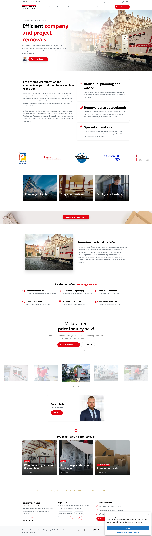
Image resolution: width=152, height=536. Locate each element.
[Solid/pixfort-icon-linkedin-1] (24, 520)
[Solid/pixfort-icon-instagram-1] (26, 520)
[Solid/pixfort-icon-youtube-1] (32, 520)
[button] (148, 514)
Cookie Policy (120, 532)
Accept (128, 528)
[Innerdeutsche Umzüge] (25, 59)
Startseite (25, 20)
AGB (95, 530)
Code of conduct (103, 530)
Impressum (136, 532)
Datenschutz (89, 530)
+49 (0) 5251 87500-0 (112, 2)
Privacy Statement (128, 532)
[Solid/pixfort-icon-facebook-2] (29, 520)
